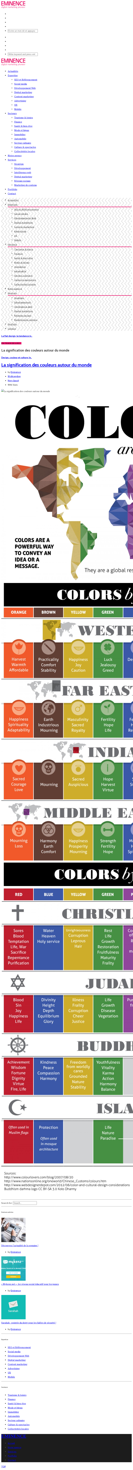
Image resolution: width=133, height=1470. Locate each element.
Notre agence (15, 155)
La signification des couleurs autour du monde (46, 365)
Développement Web (25, 88)
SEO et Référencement (25, 79)
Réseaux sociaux (22, 180)
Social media (20, 83)
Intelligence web (22, 172)
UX (15, 104)
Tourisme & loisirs (23, 117)
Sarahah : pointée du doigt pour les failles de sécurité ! (28, 1322)
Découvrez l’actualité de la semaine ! (19, 1245)
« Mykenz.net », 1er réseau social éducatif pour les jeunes (30, 1284)
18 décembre (14, 376)
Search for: (6, 1202)
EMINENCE (13, 1436)
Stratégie (19, 163)
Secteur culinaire (22, 142)
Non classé (13, 380)
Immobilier (19, 134)
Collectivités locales (24, 151)
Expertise (13, 75)
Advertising (20, 100)
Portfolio (12, 189)
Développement (22, 168)
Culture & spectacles (25, 147)
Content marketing (24, 96)
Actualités (13, 71)
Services (12, 159)
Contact (12, 193)
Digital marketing (23, 92)
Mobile (17, 109)
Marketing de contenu (25, 185)
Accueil (11, 1443)
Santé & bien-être (23, 126)
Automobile (20, 138)
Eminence (16, 372)
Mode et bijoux (21, 130)
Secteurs (12, 113)
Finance (18, 121)
